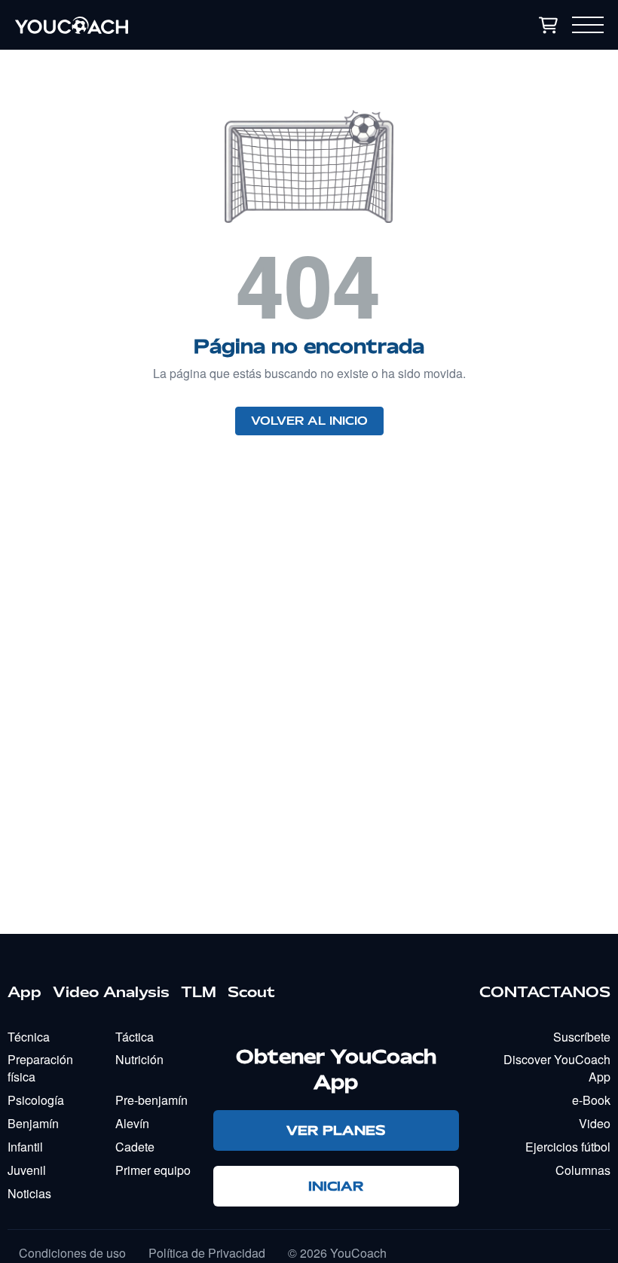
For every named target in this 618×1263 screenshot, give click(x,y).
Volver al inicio (309, 421)
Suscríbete (581, 1036)
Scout (251, 992)
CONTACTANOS (544, 992)
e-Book (591, 1100)
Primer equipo (153, 1170)
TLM (198, 992)
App (24, 992)
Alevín (132, 1123)
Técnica (29, 1036)
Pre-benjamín (151, 1100)
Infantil (25, 1146)
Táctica (134, 1036)
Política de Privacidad (206, 1253)
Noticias (29, 1193)
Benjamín (33, 1123)
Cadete (134, 1146)
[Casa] (169, 25)
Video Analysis (111, 992)
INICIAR (335, 1185)
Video (594, 1123)
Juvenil (27, 1170)
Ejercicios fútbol (567, 1146)
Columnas (582, 1170)
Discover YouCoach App (556, 1068)
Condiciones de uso (72, 1253)
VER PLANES (335, 1130)
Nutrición (139, 1059)
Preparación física (40, 1068)
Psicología (36, 1100)
